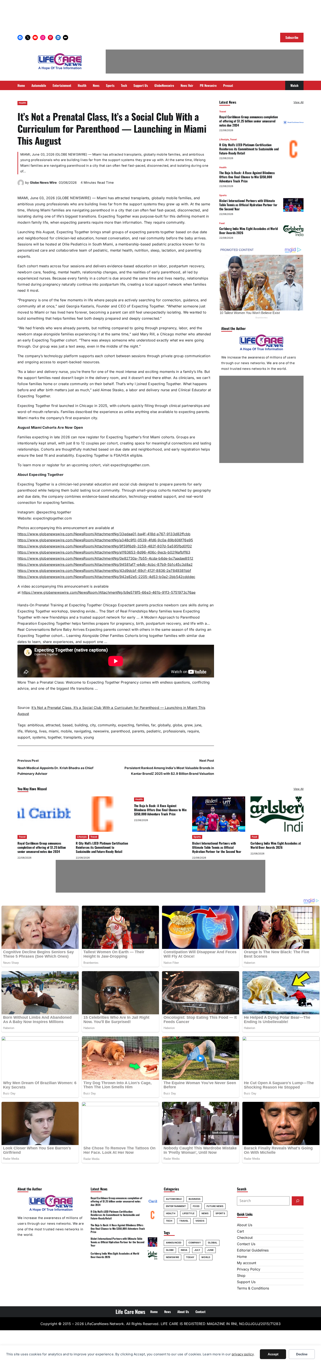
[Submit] (298, 1200)
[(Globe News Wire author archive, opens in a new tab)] (20, 185)
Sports (223, 195)
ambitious (35, 725)
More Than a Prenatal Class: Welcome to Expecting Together (68, 682)
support (23, 737)
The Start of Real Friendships (123, 611)
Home (242, 1256)
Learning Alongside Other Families (95, 635)
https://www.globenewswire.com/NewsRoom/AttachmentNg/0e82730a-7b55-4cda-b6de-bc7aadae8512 (105, 558)
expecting (126, 725)
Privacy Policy (248, 1269)
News (205, 1213)
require (193, 731)
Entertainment (176, 1206)
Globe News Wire (43, 183)
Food (222, 223)
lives (43, 731)
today (190, 1257)
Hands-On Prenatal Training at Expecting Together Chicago (67, 605)
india (184, 1250)
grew (188, 725)
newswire (101, 731)
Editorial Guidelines (253, 1250)
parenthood (120, 731)
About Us (244, 1225)
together (54, 737)
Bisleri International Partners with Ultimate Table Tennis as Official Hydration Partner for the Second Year (248, 204)
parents (138, 731)
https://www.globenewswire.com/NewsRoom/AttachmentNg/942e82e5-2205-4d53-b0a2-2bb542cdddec (106, 576)
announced (173, 1242)
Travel (222, 111)
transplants (72, 737)
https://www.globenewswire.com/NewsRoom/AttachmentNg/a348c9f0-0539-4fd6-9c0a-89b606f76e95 (105, 540)
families (142, 725)
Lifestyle (224, 139)
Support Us (246, 1282)
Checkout (245, 1237)
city (93, 725)
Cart (240, 1231)
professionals (174, 731)
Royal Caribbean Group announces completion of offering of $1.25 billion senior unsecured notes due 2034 (248, 120)
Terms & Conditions (253, 1288)
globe (177, 725)
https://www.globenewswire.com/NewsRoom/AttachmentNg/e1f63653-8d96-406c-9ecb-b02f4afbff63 (103, 552)
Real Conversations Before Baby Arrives (51, 629)
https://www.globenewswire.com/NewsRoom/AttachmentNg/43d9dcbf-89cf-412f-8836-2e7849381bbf (104, 570)
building (81, 725)
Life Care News (130, 1311)
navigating (82, 731)
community (107, 725)
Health (22, 102)
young (89, 737)
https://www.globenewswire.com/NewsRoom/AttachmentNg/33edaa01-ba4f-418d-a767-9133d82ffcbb (103, 534)
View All (298, 102)
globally (164, 725)
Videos (199, 1220)
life (19, 731)
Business (194, 1199)
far (153, 725)
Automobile (174, 1199)
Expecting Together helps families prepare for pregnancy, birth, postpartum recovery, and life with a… (124, 623)
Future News (215, 1206)
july (197, 1250)
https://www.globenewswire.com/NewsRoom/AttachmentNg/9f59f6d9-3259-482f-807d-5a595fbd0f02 (104, 546)
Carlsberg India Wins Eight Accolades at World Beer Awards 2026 (248, 230)
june (198, 725)
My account (246, 1263)
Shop (241, 1275)
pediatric (154, 731)
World (205, 1257)
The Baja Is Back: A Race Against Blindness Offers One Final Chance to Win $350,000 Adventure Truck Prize (247, 176)
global (212, 1242)
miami (54, 731)
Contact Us (246, 1244)
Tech (169, 1220)
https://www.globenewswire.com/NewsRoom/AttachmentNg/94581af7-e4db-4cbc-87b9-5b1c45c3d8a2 (105, 564)
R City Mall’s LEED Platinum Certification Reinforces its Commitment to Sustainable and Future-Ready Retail (249, 148)
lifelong (31, 731)
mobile (66, 731)
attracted (53, 725)
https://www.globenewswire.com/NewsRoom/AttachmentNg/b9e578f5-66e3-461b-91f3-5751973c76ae (108, 592)
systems (39, 737)
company (194, 1242)
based (67, 725)
